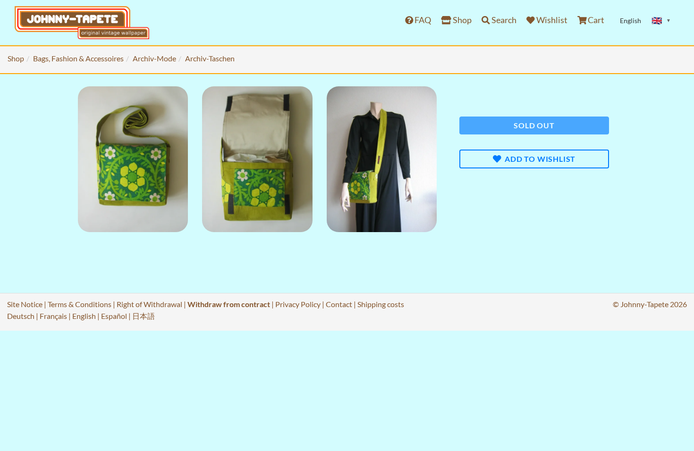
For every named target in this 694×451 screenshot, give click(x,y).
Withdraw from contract (228, 304)
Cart (595, 20)
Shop (461, 20)
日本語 (143, 315)
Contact (339, 304)
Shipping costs (380, 304)
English (84, 315)
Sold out (534, 125)
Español (114, 315)
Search (503, 20)
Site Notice (24, 304)
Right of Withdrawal (149, 304)
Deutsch (20, 315)
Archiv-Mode (154, 58)
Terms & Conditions (79, 304)
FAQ (422, 20)
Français (53, 315)
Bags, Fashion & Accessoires (78, 58)
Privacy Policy (298, 304)
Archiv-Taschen (210, 58)
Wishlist (551, 20)
